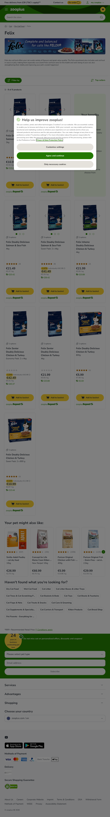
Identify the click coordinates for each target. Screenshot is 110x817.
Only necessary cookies (55, 164)
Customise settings (55, 147)
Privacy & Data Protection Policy (49, 140)
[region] (55, 142)
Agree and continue (55, 155)
